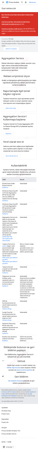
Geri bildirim (21, 376)
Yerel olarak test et (13, 141)
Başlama (8, 133)
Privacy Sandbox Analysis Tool (11, 431)
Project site (5, 422)
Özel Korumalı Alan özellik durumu (12, 29)
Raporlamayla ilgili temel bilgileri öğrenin (16, 92)
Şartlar (4, 442)
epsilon (4, 246)
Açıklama (5, 187)
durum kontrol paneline (24, 370)
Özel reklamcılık (9, 8)
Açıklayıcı (5, 340)
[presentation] (19, 76)
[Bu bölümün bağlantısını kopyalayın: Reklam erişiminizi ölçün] (32, 76)
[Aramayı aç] (22, 2)
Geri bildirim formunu (15, 381)
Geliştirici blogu (6, 320)
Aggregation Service (13, 58)
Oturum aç (32, 2)
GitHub (21, 361)
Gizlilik (9, 442)
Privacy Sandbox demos (9, 434)
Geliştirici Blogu (7, 309)
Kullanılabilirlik (19, 165)
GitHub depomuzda (13, 368)
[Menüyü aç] (3, 2)
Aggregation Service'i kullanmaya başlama (15, 118)
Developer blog (6, 411)
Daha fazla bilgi (11, 108)
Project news (6, 414)
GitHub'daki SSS (7, 236)
